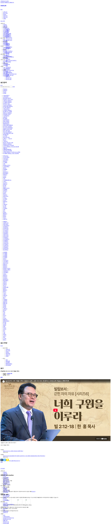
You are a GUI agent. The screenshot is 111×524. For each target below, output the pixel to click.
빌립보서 (5, 174)
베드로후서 (5, 173)
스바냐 (4, 335)
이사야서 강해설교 (7, 104)
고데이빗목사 (6, 225)
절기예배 (5, 118)
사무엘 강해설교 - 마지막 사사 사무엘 (11, 152)
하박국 (4, 212)
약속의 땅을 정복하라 (8, 125)
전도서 (4, 200)
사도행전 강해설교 (7, 110)
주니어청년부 (6, 48)
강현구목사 (5, 224)
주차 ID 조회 (6, 75)
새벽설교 (5, 90)
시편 (4, 178)
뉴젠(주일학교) (6, 47)
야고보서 (5, 182)
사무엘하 (5, 300)
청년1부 (5, 50)
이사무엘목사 (6, 239)
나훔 (4, 333)
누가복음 (5, 162)
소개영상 (5, 27)
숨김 (2, 377)
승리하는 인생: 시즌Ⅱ (8, 99)
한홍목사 (5, 221)
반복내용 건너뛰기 (5, 1)
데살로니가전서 (6, 165)
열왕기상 (5, 302)
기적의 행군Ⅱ (6, 95)
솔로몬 (4, 177)
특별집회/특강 (6, 43)
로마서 (4, 167)
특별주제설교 (6, 123)
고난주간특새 (6, 157)
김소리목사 (5, 232)
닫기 (2, 85)
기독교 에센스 (6, 108)
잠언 (4, 203)
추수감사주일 (6, 122)
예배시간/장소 (6, 34)
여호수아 (5, 219)
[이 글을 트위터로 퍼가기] (4, 460)
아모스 (4, 217)
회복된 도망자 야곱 (7, 129)
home (2, 345)
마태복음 (5, 169)
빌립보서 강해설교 (7, 144)
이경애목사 (5, 237)
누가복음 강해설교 (7, 102)
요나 (4, 211)
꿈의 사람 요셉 (6, 130)
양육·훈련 (5, 15)
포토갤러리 (5, 63)
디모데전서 (5, 271)
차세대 (4, 14)
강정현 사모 (5, 222)
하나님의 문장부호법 (8, 127)
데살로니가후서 (6, 269)
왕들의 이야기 (6, 188)
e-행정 (4, 18)
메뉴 (2, 9)
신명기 (4, 181)
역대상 (4, 304)
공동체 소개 (5, 32)
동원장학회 (5, 58)
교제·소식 (5, 17)
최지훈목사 (5, 249)
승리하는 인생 (6, 103)
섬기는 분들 (5, 29)
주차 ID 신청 (6, 74)
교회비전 (5, 117)
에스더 (4, 139)
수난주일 (5, 135)
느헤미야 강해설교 (7, 100)
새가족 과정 (5, 31)
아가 (4, 316)
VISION (5, 24)
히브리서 (5, 194)
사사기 (4, 176)
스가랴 (4, 338)
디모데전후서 (6, 166)
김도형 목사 (5, 228)
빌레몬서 (5, 275)
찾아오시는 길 (6, 35)
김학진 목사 (5, 235)
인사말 (4, 28)
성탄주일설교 (6, 119)
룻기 (4, 298)
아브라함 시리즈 (7, 114)
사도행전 (5, 208)
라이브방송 (5, 44)
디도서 (4, 197)
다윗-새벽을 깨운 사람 (8, 133)
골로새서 (5, 161)
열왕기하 (5, 303)
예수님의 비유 (6, 137)
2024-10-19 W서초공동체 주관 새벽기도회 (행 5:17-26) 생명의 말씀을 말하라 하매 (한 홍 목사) (24, 455)
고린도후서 (5, 159)
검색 (14, 86)
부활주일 (5, 148)
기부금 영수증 (6, 69)
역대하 (4, 306)
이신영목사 (5, 244)
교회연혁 (5, 25)
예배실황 (5, 40)
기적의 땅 (5, 141)
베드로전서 (5, 172)
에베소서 (5, 184)
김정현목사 (5, 233)
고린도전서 (5, 158)
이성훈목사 (5, 241)
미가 (4, 331)
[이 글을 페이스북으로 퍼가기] (2, 460)
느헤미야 (5, 204)
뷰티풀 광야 (5, 134)
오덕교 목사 (5, 236)
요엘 (4, 209)
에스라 (4, 207)
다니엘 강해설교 (7, 107)
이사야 (4, 192)
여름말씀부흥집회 (7, 149)
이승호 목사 (5, 243)
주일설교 (5, 89)
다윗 (4, 163)
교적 (4, 67)
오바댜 (4, 329)
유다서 (4, 285)
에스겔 (4, 185)
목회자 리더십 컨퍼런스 (8, 56)
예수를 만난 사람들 (7, 111)
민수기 (4, 170)
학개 (4, 337)
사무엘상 (5, 299)
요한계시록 (5, 287)
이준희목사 (5, 247)
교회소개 (5, 11)
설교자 (4, 91)
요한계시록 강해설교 (8, 106)
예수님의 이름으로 (7, 131)
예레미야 (5, 201)
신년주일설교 (6, 115)
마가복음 (5, 198)
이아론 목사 (5, 245)
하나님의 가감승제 (7, 126)
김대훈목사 (5, 226)
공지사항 (5, 60)
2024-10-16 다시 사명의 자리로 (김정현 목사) (13, 451)
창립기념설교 (6, 121)
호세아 (4, 216)
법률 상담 (5, 73)
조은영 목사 (5, 248)
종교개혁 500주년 (7, 98)
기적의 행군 (5, 96)
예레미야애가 (6, 320)
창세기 (4, 193)
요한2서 (5, 283)
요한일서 (5, 190)
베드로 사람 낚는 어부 (8, 142)
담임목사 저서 (6, 36)
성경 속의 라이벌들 (7, 150)
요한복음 (5, 189)
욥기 (4, 311)
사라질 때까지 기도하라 (8, 145)
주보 (4, 62)
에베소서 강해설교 (7, 113)
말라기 (4, 339)
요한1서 (5, 281)
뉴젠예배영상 (6, 52)
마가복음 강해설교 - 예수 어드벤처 (11, 153)
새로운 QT (5, 65)
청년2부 (5, 51)
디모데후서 (5, 272)
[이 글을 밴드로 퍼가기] (14, 460)
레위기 (4, 215)
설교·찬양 (5, 13)
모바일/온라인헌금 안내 (8, 70)
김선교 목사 (5, 229)
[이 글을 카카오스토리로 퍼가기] (7, 460)
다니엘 (4, 205)
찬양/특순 (5, 42)
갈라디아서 (5, 155)
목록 (2, 462)
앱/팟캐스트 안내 (7, 71)
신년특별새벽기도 (7, 180)
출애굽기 (5, 213)
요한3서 (5, 284)
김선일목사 (5, 231)
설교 (4, 39)
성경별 (4, 93)
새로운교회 (3, 5)
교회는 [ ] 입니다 (7, 138)
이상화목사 (5, 240)
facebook (2, 2)
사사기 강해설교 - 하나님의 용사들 (11, 146)
